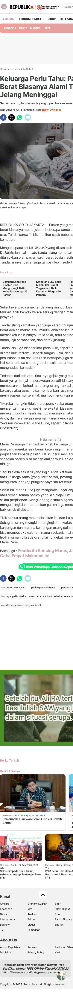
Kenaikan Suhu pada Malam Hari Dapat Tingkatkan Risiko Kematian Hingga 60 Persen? (48, 288)
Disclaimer (6, 952)
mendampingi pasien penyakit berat (21, 604)
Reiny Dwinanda (51, 109)
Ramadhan (34, 929)
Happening (9, 27)
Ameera (4, 903)
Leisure (14, 69)
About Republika (10, 947)
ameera (8, 19)
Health (23, 27)
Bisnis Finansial (64, 919)
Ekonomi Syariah (31, 19)
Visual (31, 924)
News (3, 914)
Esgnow (5, 924)
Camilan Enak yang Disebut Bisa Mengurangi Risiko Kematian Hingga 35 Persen (15, 288)
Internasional (7, 919)
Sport (58, 914)
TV (2, 929)
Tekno (47, 27)
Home (3, 69)
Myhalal (35, 27)
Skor (57, 903)
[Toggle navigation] (4, 7)
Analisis (32, 914)
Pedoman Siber (64, 947)
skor (51, 19)
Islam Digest (62, 908)
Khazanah (6, 908)
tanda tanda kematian (13, 587)
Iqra (30, 908)
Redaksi (32, 947)
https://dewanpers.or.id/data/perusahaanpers (30, 972)
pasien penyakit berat (43, 587)
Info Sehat (27, 69)
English (59, 924)
